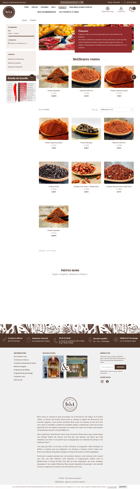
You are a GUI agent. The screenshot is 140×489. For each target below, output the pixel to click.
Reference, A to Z (117, 109)
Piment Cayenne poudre (119, 91)
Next (133, 77)
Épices (35, 7)
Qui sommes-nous (20, 356)
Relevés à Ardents (14, 63)
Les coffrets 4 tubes (69, 12)
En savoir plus (112, 487)
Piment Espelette (54, 91)
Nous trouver (114, 2)
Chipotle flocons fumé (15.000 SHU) (118, 187)
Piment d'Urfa (54, 187)
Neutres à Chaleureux (18, 43)
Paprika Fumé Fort (86, 91)
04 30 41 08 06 (131, 2)
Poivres (44, 7)
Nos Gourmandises (46, 12)
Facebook (107, 381)
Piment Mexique (86, 143)
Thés (26, 7)
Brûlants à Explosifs (15, 67)
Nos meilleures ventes (81, 7)
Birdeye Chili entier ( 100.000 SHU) (86, 187)
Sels (53, 7)
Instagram (102, 381)
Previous (39, 77)
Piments (62, 7)
